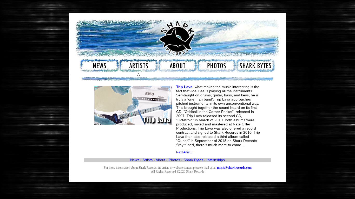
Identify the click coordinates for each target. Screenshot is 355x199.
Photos (174, 160)
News (134, 160)
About (160, 160)
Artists (147, 160)
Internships (216, 160)
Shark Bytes (193, 160)
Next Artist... (184, 152)
